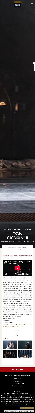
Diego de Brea (15, 324)
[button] (24, 362)
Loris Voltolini (6, 324)
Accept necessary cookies (13, 411)
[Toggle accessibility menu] (33, 63)
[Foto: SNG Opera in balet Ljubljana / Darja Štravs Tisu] (10, 345)
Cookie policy (28, 411)
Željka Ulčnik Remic (11, 327)
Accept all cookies (26, 408)
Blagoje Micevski (23, 324)
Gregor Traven (20, 327)
